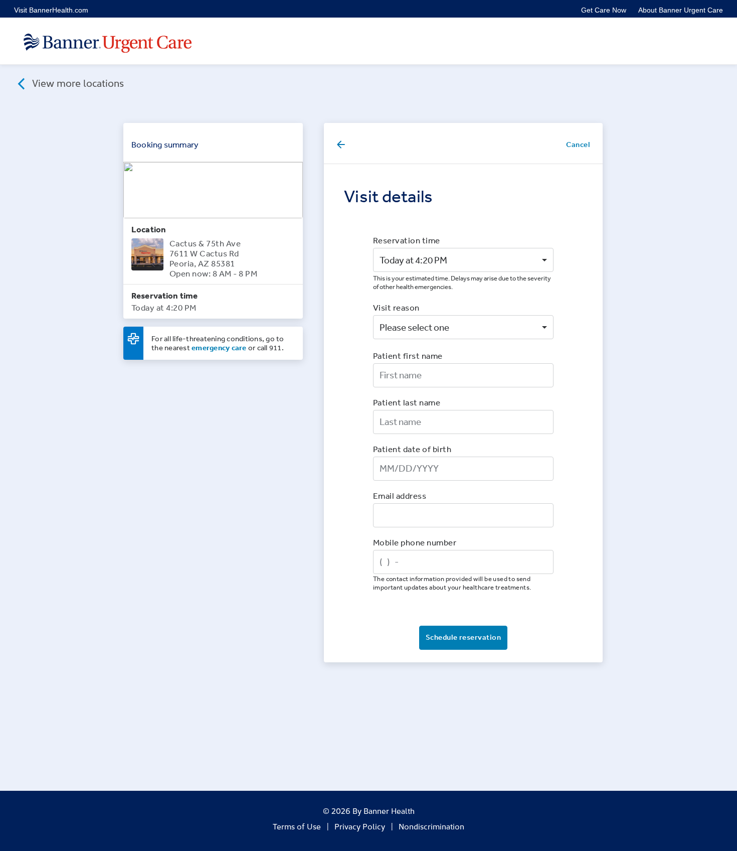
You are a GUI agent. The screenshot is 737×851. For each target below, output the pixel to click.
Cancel (578, 144)
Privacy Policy (359, 825)
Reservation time (406, 240)
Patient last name (406, 402)
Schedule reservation (463, 637)
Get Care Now (603, 10)
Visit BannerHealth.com (51, 10)
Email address (399, 495)
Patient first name (408, 355)
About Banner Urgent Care (680, 10)
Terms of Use (297, 825)
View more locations (77, 82)
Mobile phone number (414, 542)
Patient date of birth (412, 449)
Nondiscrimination (431, 825)
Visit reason (396, 307)
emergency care (219, 347)
